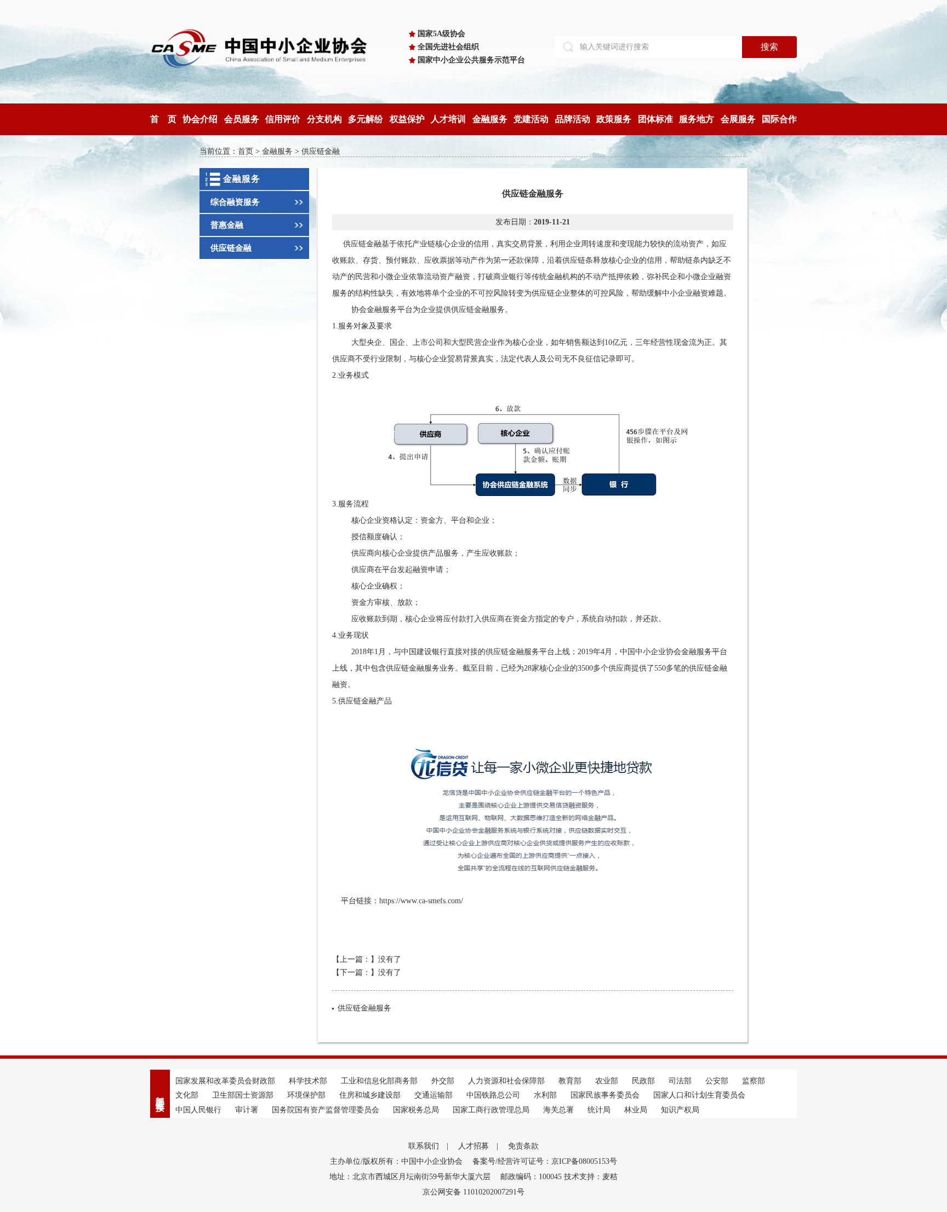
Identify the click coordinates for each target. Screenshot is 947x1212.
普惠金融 (226, 225)
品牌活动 (572, 119)
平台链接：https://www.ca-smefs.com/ (402, 901)
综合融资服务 (235, 202)
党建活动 (531, 119)
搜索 (769, 46)
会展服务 (738, 119)
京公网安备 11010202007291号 (473, 1192)
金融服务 (489, 119)
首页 (245, 151)
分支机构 (324, 119)
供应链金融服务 (364, 1008)
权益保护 (407, 119)
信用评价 (282, 119)
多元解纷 (365, 119)
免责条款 (523, 1146)
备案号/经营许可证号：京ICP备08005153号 (544, 1161)
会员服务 (241, 119)
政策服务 (613, 119)
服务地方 (696, 119)
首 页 (163, 119)
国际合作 (779, 119)
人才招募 (473, 1146)
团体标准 (655, 119)
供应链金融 (231, 248)
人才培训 (448, 119)
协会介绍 (200, 119)
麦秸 (610, 1177)
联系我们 (423, 1146)
